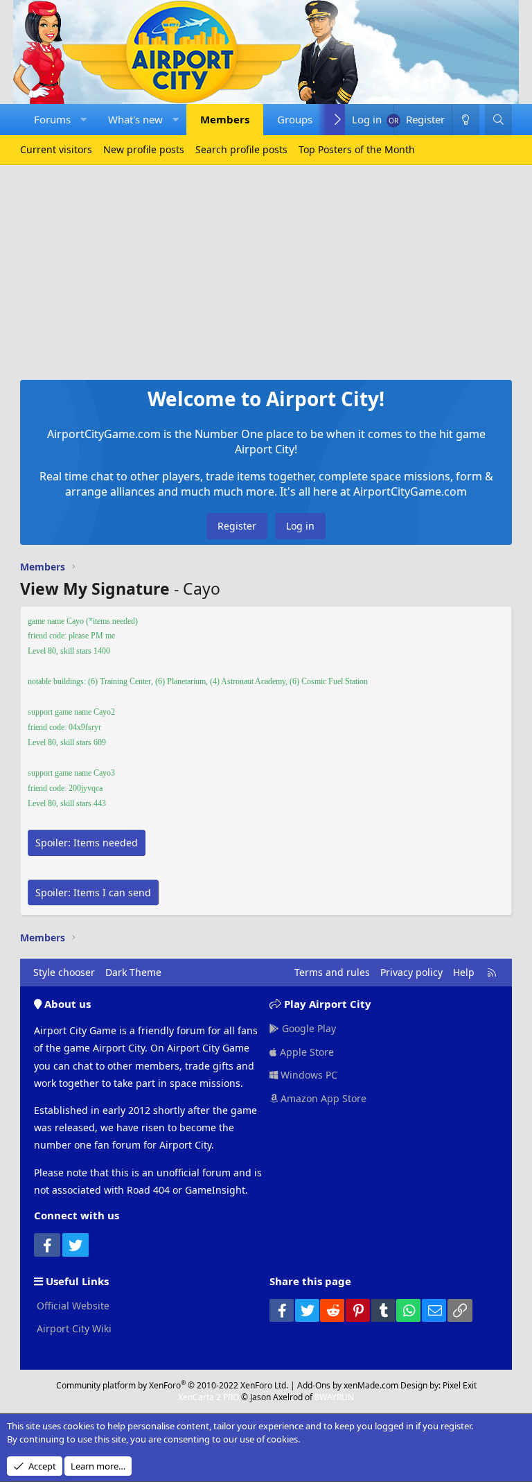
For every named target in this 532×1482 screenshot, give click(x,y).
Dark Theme (133, 972)
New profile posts (143, 149)
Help (464, 972)
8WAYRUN (334, 1397)
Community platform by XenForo (172, 1385)
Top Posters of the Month (357, 149)
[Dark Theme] (465, 119)
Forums (52, 119)
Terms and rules (332, 972)
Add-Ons (313, 1385)
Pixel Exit (460, 1385)
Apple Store (305, 1051)
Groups (294, 119)
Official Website (71, 1305)
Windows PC (307, 1074)
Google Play (307, 1028)
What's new (135, 119)
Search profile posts (241, 149)
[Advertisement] (266, 269)
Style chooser (64, 972)
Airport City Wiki (73, 1328)
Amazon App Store (322, 1098)
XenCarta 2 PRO (208, 1397)
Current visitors (56, 149)
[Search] (498, 119)
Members (224, 119)
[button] (83, 119)
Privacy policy (411, 972)
